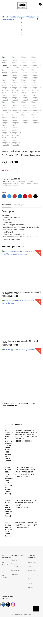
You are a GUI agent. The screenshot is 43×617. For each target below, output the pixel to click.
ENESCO (30, 587)
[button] (38, 19)
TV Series (16, 186)
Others (28, 184)
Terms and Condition (14, 565)
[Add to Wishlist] (14, 171)
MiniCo (30, 567)
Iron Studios (21, 184)
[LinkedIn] (20, 196)
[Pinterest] (25, 196)
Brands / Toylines (26, 181)
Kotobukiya (32, 571)
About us (14, 560)
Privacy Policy (15, 571)
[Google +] (15, 196)
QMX (29, 579)
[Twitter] (9, 196)
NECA (30, 583)
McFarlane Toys (33, 575)
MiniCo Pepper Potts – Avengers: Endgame (18, 403)
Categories (6, 184)
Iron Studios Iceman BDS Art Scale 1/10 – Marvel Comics (20, 341)
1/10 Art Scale (15, 181)
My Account (5, 563)
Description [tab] (6, 205)
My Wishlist (4, 576)
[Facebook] (4, 196)
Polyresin (35, 184)
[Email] (35, 196)
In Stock (13, 184)
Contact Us (14, 575)
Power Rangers (7, 186)
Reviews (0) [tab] (19, 205)
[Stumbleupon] (30, 196)
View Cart (3, 570)
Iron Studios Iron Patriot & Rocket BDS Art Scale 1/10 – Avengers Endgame (21, 292)
